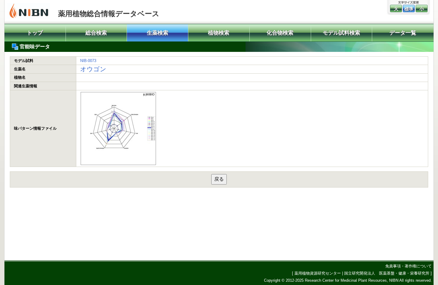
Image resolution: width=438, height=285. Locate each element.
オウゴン (93, 69)
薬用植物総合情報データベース (108, 14)
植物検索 (218, 33)
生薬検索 (157, 33)
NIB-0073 (88, 60)
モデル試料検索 (341, 33)
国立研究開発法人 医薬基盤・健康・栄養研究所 (386, 273)
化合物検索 (280, 33)
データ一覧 (402, 33)
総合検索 (96, 33)
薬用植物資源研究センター (317, 273)
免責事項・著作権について (408, 266)
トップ (35, 33)
